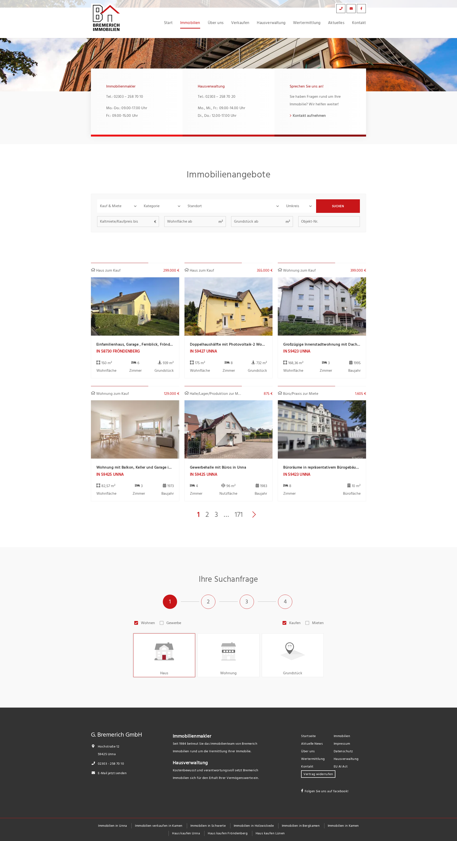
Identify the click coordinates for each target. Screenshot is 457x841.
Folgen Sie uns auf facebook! (327, 791)
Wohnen (148, 623)
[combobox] (234, 206)
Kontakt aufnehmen (309, 115)
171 (239, 514)
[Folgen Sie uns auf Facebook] (361, 8)
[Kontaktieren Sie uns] (340, 8)
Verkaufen (240, 23)
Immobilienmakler (192, 736)
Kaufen (295, 623)
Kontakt (359, 23)
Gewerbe (173, 623)
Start (168, 23)
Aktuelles (336, 23)
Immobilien (190, 23)
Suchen (338, 206)
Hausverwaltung (271, 23)
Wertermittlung (306, 23)
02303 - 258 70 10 (110, 763)
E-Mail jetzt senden (112, 773)
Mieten (318, 623)
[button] (119, 206)
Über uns (216, 23)
